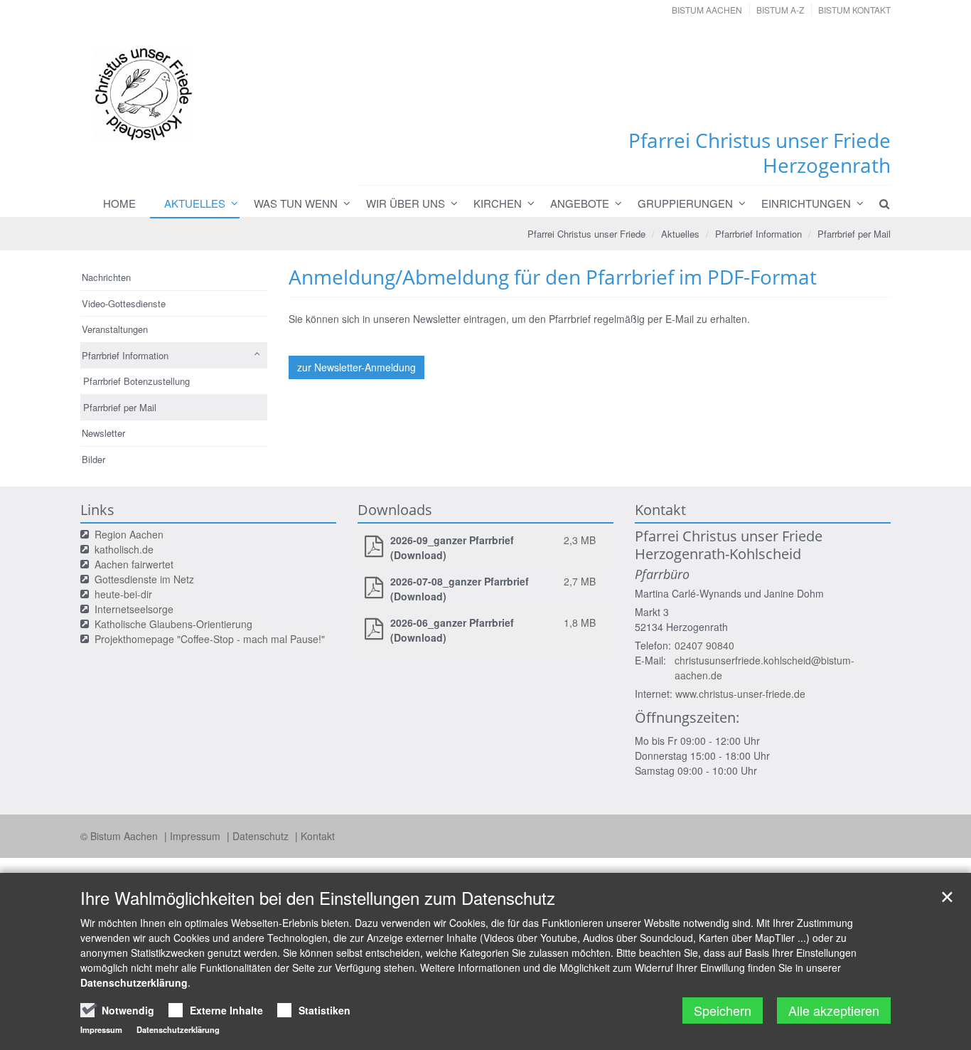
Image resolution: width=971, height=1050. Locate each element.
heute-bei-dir (123, 594)
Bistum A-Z (780, 10)
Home (119, 203)
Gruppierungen (685, 203)
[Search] (878, 203)
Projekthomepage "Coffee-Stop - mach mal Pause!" (210, 639)
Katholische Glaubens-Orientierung (173, 624)
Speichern (722, 1010)
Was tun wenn (296, 203)
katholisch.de (124, 549)
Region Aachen (129, 534)
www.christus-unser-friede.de (740, 693)
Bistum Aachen (707, 10)
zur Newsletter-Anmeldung (356, 367)
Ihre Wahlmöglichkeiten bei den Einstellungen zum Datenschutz (317, 897)
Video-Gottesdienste (124, 303)
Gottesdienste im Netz (144, 579)
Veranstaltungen (115, 329)
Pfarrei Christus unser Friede (586, 233)
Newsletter (103, 433)
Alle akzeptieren (833, 1010)
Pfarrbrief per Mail (854, 233)
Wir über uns (405, 203)
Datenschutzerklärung (134, 982)
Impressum (196, 836)
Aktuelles (194, 203)
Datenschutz (261, 836)
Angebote (579, 203)
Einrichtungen (806, 203)
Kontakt (318, 836)
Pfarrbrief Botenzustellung (136, 381)
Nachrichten (106, 277)
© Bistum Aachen (120, 836)
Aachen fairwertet (134, 564)
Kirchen (497, 203)
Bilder (93, 459)
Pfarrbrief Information (758, 233)
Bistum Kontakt (854, 10)
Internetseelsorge (134, 609)
